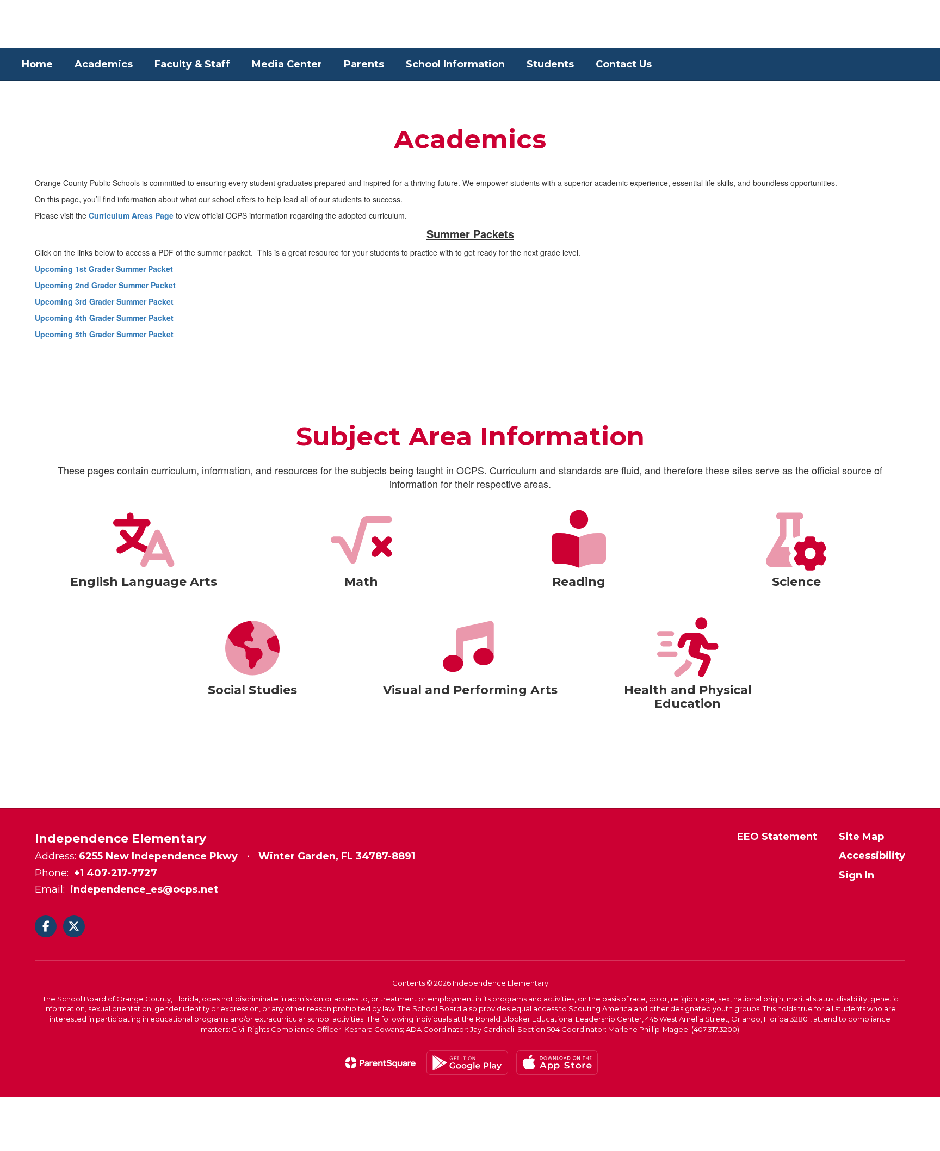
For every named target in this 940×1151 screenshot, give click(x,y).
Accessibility (872, 856)
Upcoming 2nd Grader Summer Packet (105, 285)
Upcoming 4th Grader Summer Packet (104, 317)
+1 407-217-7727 (115, 873)
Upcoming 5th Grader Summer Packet (104, 334)
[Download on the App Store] (557, 1062)
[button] (830, 23)
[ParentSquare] (380, 1063)
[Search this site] (912, 23)
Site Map (861, 837)
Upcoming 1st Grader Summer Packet (104, 268)
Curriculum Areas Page (131, 215)
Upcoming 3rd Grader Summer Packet (104, 301)
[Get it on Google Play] (467, 1062)
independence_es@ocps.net (144, 889)
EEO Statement (777, 837)
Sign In (856, 875)
